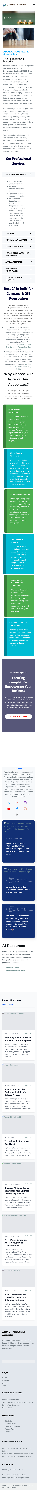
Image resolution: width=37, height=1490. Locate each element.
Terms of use (10, 1429)
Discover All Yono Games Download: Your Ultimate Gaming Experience (17, 1191)
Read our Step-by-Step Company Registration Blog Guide (18, 346)
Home (4, 1378)
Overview (6, 1380)
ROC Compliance (15, 838)
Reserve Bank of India (10, 1400)
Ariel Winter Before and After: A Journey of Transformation (16, 1243)
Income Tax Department (11, 1405)
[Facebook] (17, 808)
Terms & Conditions (12, 1426)
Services (8, 1432)
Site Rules (8, 1421)
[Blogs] (25, 808)
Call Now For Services (18, 717)
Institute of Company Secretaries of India (18, 1454)
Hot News (28, 1033)
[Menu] (34, 5)
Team (4, 1386)
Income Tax (20, 880)
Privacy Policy (10, 1424)
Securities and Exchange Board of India (17, 1402)
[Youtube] (8, 808)
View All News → (8, 1005)
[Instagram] (25, 802)
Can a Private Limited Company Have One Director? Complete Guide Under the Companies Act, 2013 (17, 848)
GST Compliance (8, 1408)
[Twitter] (8, 802)
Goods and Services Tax (12, 880)
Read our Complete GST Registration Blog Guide (19, 366)
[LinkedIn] (17, 802)
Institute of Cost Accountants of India (17, 1456)
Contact (5, 1383)
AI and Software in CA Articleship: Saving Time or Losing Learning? (18, 890)
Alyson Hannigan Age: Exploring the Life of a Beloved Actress (15, 1092)
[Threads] (17, 814)
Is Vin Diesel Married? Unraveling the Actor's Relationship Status (15, 1297)
